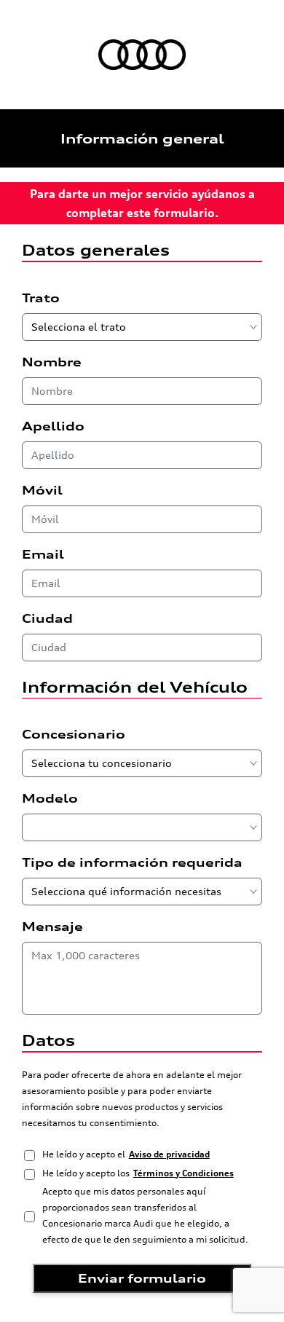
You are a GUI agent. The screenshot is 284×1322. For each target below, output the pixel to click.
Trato (41, 298)
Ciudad (47, 618)
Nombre (52, 362)
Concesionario (73, 734)
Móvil (42, 490)
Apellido (53, 426)
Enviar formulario (142, 1278)
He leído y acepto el (126, 1154)
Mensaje (52, 926)
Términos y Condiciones (183, 1173)
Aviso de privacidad (169, 1154)
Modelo (50, 798)
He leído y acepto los (138, 1173)
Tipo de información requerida (132, 862)
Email (43, 554)
